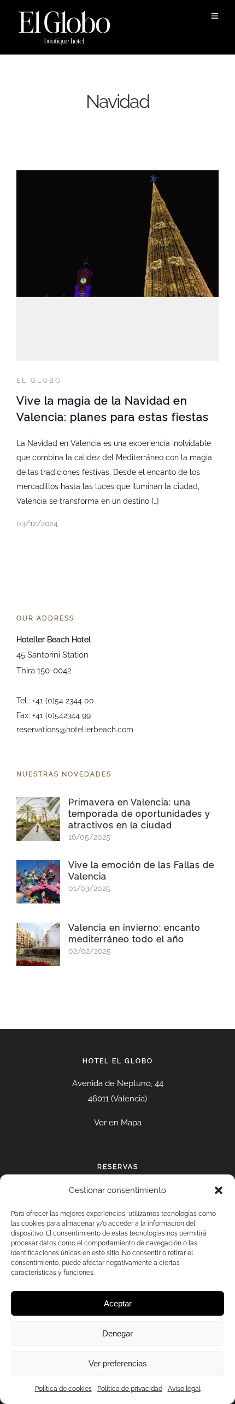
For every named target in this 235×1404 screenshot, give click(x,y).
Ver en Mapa (118, 1123)
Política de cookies (63, 1389)
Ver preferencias (118, 1363)
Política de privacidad (129, 1389)
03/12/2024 (37, 523)
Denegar (117, 1333)
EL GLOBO (39, 380)
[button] (218, 1190)
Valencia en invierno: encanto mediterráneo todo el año (134, 933)
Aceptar (118, 1303)
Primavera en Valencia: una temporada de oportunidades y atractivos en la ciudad (139, 813)
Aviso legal (184, 1389)
